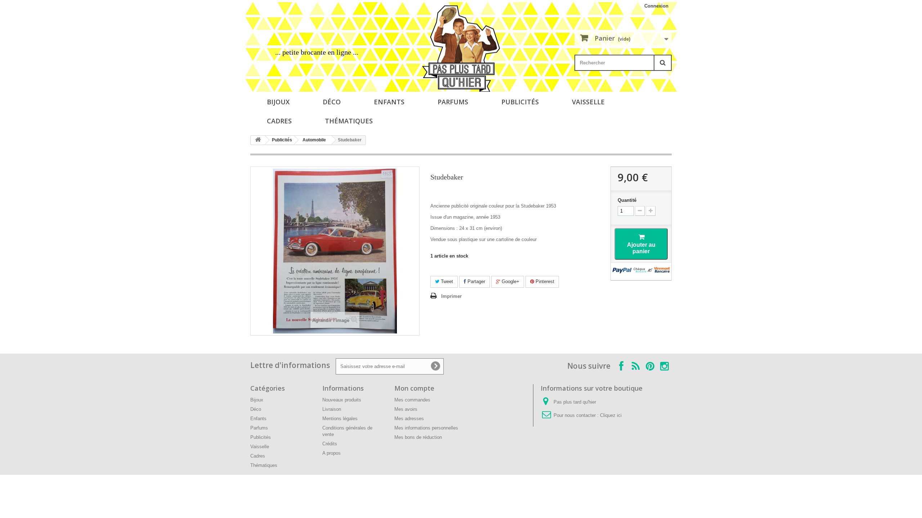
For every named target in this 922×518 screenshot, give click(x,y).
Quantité (627, 200)
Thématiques (349, 121)
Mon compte (414, 388)
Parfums (453, 101)
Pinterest (544, 281)
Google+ (509, 281)
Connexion (656, 6)
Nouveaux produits (341, 400)
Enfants (389, 101)
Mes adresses (409, 418)
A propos (331, 453)
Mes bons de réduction (418, 437)
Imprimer (451, 296)
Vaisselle (588, 101)
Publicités (520, 101)
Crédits (329, 443)
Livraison (331, 409)
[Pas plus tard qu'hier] (461, 48)
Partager (475, 281)
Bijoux (278, 101)
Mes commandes (412, 400)
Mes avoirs (405, 409)
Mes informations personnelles (426, 428)
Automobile (314, 139)
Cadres (279, 121)
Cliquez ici (611, 415)
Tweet (446, 281)
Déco (332, 101)
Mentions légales (340, 418)
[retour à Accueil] (258, 140)
